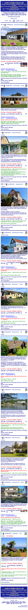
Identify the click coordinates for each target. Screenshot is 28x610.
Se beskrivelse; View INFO (12, 63)
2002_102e (3, 219)
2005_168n (3, 165)
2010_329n (3, 312)
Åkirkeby (8, 603)
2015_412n (3, 114)
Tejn (10, 601)
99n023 (2, 64)
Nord (19, 14)
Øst (21, 14)
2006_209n (3, 370)
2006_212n (3, 566)
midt (11, 603)
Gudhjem (14, 601)
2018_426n (3, 511)
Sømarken (8, 14)
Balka (24, 601)
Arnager (15, 14)
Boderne (12, 14)
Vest (25, 14)
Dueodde (3, 14)
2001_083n (3, 421)
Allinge (7, 601)
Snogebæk (3, 602)
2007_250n (3, 263)
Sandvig (4, 601)
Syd (23, 14)
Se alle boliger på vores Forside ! (14, 16)
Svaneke (17, 601)
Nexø (21, 601)
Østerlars (24, 602)
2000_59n (3, 468)
